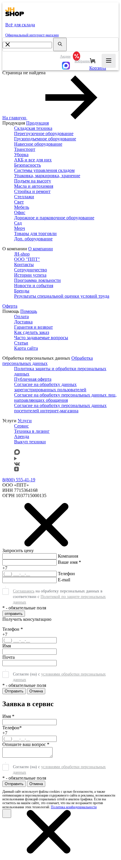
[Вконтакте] (17, 463)
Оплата (21, 316)
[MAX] (64, 65)
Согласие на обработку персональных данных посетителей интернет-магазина (60, 408)
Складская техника (33, 128)
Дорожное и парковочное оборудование (54, 217)
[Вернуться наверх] (9, 844)
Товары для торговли (35, 233)
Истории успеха (30, 275)
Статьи (21, 342)
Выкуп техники (30, 441)
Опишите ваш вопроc (25, 744)
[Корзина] (92, 60)
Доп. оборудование (33, 238)
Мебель (21, 207)
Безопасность (27, 165)
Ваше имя (69, 562)
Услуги (25, 420)
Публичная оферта (32, 379)
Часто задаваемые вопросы (41, 337)
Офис (19, 212)
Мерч (19, 228)
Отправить (14, 691)
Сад (18, 222)
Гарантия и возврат (33, 327)
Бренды (21, 290)
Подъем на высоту (32, 180)
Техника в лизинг (32, 431)
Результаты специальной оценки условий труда (61, 296)
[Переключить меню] (109, 61)
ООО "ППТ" (27, 259)
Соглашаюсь (23, 591)
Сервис (21, 425)
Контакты (24, 264)
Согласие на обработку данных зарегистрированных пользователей (50, 387)
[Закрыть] (6, 813)
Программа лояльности (37, 280)
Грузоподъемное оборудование (45, 138)
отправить (14, 613)
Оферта (9, 306)
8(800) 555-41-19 (18, 479)
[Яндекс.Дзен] (16, 469)
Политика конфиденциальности (74, 807)
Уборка (21, 154)
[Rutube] (15, 458)
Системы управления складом (44, 170)
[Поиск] (60, 44)
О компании (40, 248)
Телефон (66, 573)
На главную (14, 117)
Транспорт (24, 149)
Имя (6, 645)
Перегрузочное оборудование (43, 133)
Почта (8, 657)
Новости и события (33, 285)
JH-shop (22, 253)
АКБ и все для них (33, 159)
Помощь (28, 311)
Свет (19, 201)
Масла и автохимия (33, 186)
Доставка (23, 321)
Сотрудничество (30, 269)
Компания (68, 556)
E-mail (64, 579)
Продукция (37, 122)
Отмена (36, 691)
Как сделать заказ (31, 332)
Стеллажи (24, 196)
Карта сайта (26, 348)
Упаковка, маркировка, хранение (47, 175)
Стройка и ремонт (32, 191)
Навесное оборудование (38, 144)
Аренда (21, 436)
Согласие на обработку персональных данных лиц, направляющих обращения (65, 397)
